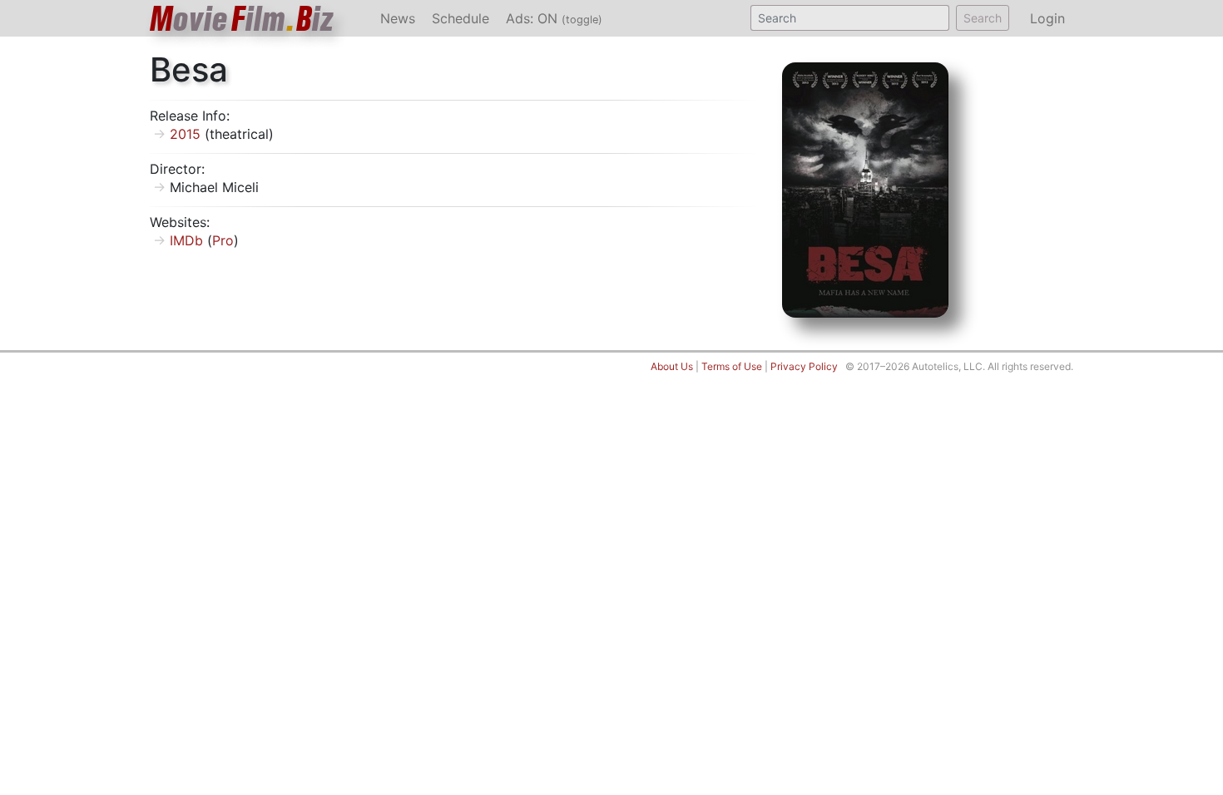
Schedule (460, 18)
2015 (185, 134)
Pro (223, 240)
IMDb (186, 240)
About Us (672, 366)
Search (982, 18)
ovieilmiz (242, 19)
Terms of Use (731, 366)
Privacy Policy (804, 366)
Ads (554, 18)
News (397, 18)
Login (1047, 18)
